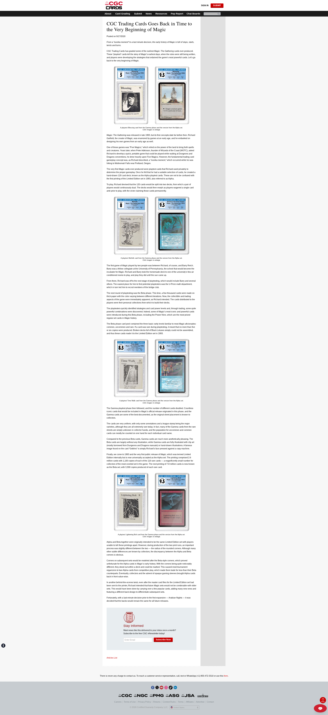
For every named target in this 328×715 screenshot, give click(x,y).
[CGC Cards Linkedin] (175, 688)
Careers (117, 702)
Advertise (200, 702)
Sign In (205, 5)
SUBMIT (217, 5)
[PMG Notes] (156, 695)
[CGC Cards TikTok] (171, 688)
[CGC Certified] (114, 5)
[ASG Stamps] (172, 695)
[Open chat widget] (320, 708)
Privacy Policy (144, 702)
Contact (210, 702)
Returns (156, 702)
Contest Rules (169, 702)
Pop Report (177, 13)
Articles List (112, 658)
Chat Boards (193, 13)
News (149, 13)
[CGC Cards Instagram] (166, 688)
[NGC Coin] (141, 695)
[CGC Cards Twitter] (157, 688)
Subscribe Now (163, 640)
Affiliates (190, 702)
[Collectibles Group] (203, 695)
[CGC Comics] (125, 695)
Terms (180, 702)
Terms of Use (130, 702)
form (226, 676)
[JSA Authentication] (188, 695)
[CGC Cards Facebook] (153, 688)
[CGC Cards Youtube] (161, 688)
